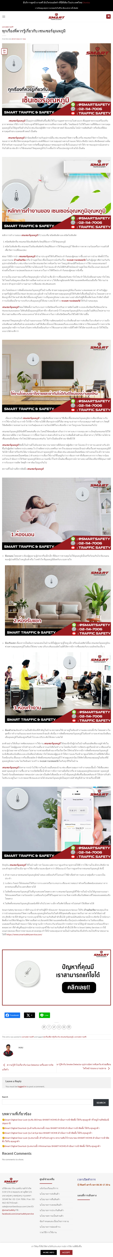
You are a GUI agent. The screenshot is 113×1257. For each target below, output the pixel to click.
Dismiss (86, 2)
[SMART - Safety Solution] (56, 16)
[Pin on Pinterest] (64, 1027)
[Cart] (108, 16)
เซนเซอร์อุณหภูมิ (17, 120)
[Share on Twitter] (54, 1027)
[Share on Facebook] (49, 1027)
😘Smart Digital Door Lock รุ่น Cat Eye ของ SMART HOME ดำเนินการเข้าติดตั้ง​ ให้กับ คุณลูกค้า (47, 1133)
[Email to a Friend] (59, 1027)
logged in (22, 1086)
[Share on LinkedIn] (69, 1027)
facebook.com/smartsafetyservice (18, 1213)
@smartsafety (8, 1210)
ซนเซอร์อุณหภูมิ (27, 256)
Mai (24, 39)
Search (5, 1097)
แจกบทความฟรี (7, 27)
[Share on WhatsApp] (44, 1027)
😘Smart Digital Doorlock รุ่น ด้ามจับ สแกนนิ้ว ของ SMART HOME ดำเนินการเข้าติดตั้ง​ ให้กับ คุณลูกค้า (50, 1128)
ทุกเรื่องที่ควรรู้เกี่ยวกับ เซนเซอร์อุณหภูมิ (58, 1037)
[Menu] (3, 16)
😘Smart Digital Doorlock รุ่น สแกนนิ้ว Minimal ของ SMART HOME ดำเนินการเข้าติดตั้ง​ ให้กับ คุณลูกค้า (51, 1146)
